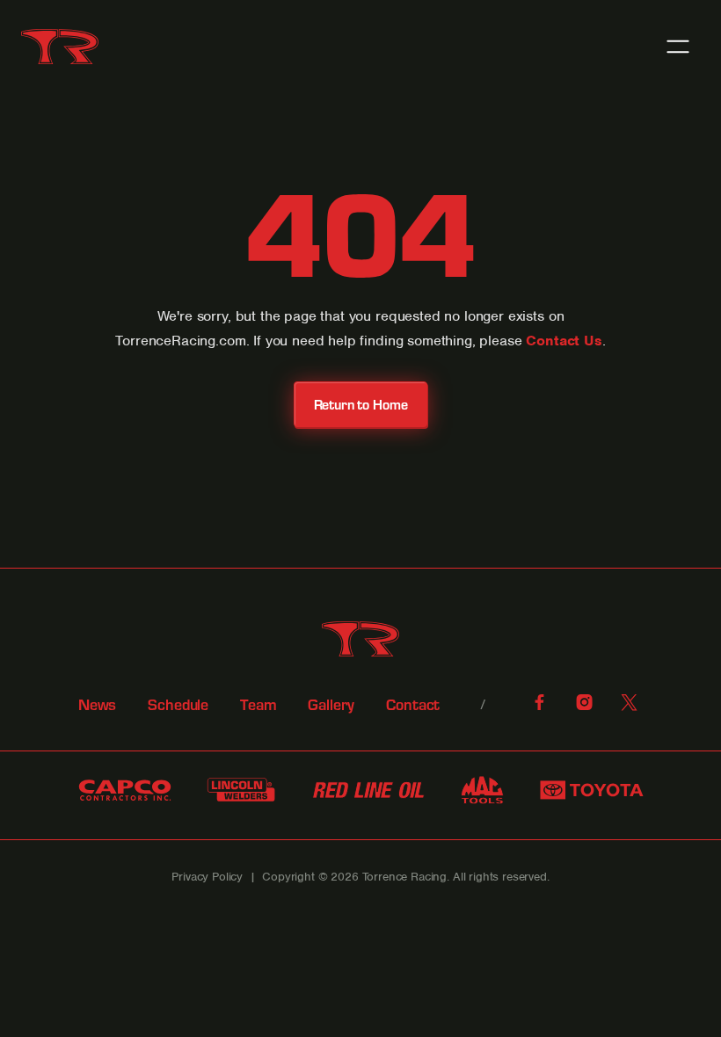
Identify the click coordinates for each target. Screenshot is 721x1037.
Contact (413, 705)
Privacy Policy (207, 876)
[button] (678, 47)
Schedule (178, 705)
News (97, 705)
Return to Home (361, 404)
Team (258, 705)
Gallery (331, 705)
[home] (59, 46)
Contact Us (563, 340)
